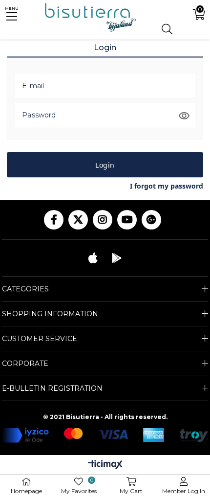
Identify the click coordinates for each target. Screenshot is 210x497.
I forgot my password (166, 186)
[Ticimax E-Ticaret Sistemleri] (105, 465)
